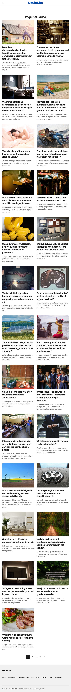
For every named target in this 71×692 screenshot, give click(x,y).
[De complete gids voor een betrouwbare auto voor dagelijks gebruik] (53, 475)
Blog (3, 678)
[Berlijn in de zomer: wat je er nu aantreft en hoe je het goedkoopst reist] (53, 573)
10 (40, 657)
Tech (50, 678)
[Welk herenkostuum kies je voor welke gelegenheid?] (53, 426)
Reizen (44, 678)
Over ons (58, 678)
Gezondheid (12, 678)
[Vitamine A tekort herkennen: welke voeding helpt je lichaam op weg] (18, 620)
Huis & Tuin (35, 678)
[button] (3, 3)
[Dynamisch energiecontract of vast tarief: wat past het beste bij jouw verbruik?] (53, 278)
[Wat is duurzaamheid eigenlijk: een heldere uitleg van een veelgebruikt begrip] (18, 475)
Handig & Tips (23, 678)
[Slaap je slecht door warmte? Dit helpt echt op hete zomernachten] (18, 377)
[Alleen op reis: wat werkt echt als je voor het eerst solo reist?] (53, 182)
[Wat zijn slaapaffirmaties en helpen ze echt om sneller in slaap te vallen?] (18, 136)
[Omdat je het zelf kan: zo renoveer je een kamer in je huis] (18, 524)
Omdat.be (6, 670)
